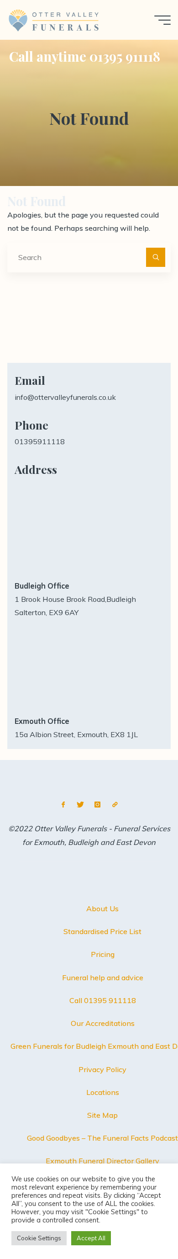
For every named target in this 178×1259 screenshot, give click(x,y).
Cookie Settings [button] (39, 1238)
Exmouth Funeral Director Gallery (102, 1160)
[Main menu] (162, 20)
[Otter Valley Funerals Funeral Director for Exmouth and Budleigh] (54, 19)
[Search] (155, 257)
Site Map (102, 1115)
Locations (102, 1092)
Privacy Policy (102, 1069)
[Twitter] (81, 805)
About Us (102, 908)
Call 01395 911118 (102, 1000)
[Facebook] (63, 805)
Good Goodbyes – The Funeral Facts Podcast (102, 1137)
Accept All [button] (91, 1238)
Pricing (103, 954)
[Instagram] (97, 805)
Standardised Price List (102, 931)
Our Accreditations (103, 1023)
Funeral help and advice (102, 977)
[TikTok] (115, 805)
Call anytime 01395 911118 (84, 56)
